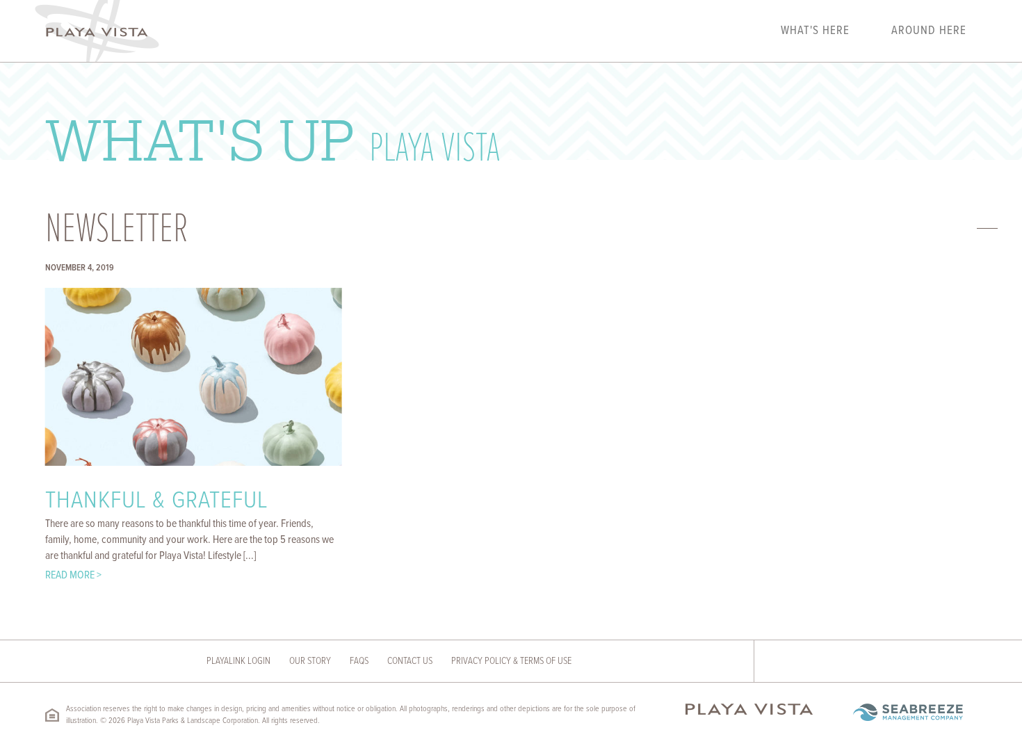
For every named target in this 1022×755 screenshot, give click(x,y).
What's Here (815, 31)
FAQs (359, 661)
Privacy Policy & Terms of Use (511, 661)
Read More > (73, 575)
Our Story (310, 661)
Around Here (928, 31)
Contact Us (409, 661)
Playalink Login (238, 661)
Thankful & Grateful (156, 501)
